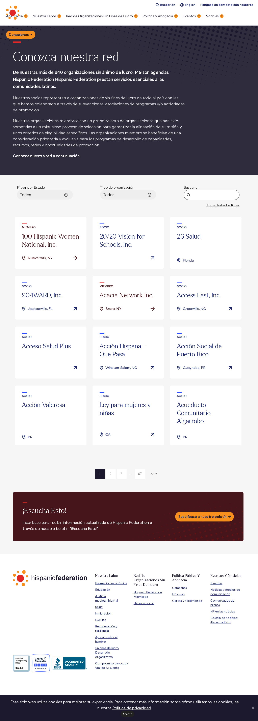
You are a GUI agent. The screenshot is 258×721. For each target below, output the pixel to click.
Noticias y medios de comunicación (225, 592)
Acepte (127, 714)
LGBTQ (100, 620)
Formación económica (111, 583)
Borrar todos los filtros (222, 205)
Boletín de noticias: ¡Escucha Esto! (224, 620)
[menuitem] (165, 5)
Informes (178, 594)
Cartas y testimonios (187, 601)
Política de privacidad (131, 707)
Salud (99, 607)
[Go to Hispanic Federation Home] (50, 578)
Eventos (216, 583)
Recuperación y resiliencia (106, 628)
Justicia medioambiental (106, 598)
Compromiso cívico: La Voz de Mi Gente (111, 665)
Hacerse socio (144, 603)
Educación (102, 590)
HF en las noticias (222, 611)
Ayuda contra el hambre (106, 639)
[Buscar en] (188, 195)
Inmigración (103, 613)
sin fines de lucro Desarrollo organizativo (107, 652)
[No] (253, 708)
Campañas (179, 588)
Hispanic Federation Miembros (148, 594)
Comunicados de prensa (222, 603)
